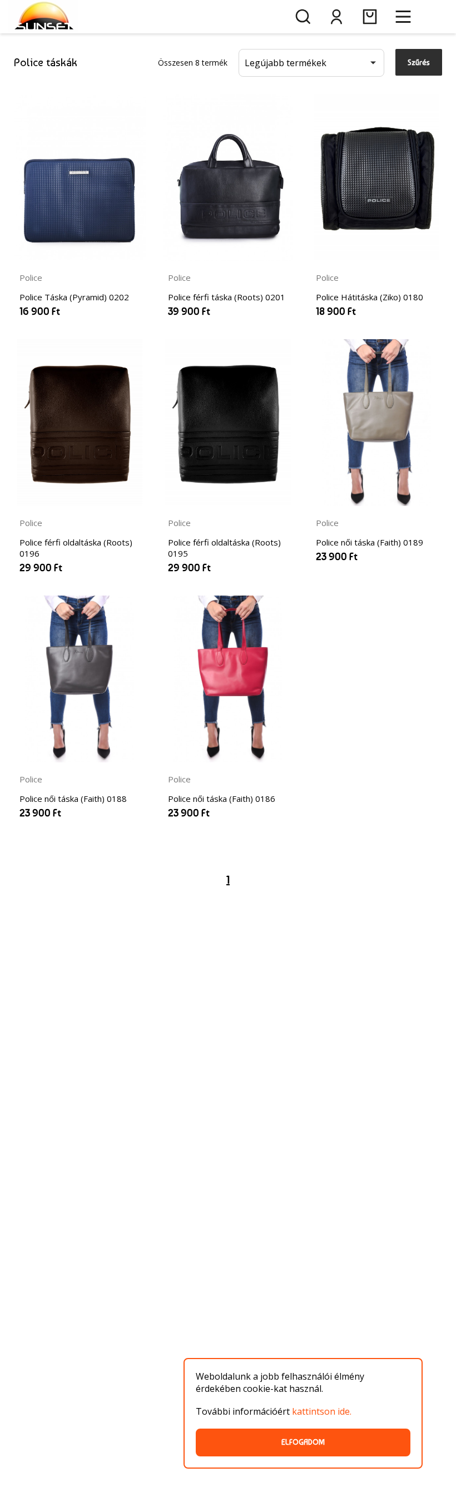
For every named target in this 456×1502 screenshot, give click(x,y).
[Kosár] (370, 17)
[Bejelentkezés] (336, 17)
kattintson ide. (321, 1411)
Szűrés (419, 62)
